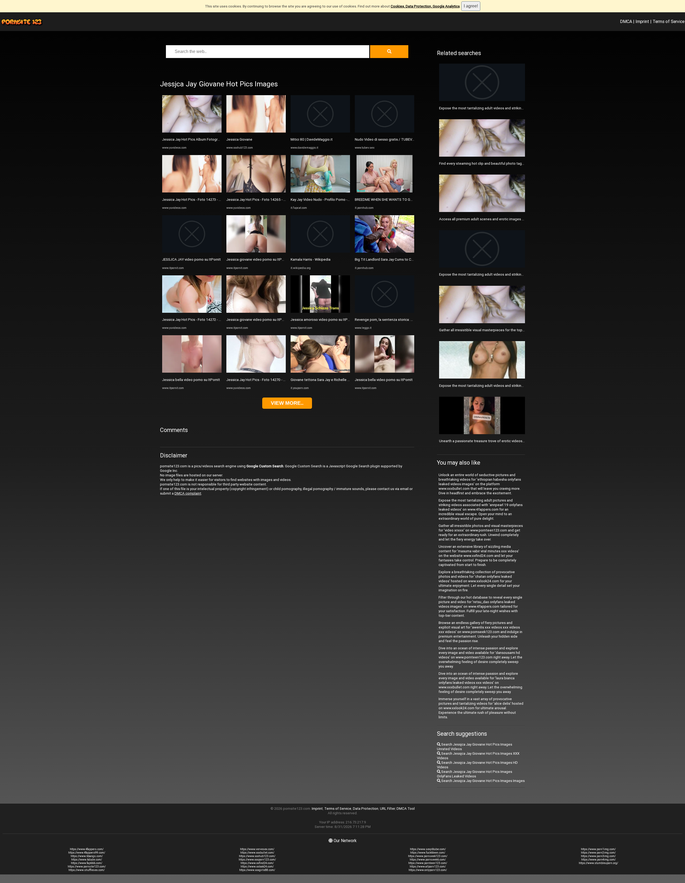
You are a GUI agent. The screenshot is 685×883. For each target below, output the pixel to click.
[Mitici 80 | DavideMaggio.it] (320, 131)
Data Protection (365, 808)
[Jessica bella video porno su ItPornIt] (192, 371)
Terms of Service (668, 21)
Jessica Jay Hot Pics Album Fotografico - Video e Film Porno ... (211, 139)
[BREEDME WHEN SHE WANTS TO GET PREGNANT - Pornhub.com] (384, 191)
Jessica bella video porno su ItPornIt (191, 379)
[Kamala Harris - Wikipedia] (320, 251)
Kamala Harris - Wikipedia (310, 259)
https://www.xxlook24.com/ (257, 866)
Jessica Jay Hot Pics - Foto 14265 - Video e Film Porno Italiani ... (277, 199)
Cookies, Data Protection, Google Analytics (425, 6)
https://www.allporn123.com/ (428, 866)
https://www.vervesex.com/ (257, 849)
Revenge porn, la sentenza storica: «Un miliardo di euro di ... (401, 319)
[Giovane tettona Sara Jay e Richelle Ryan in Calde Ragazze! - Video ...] (320, 371)
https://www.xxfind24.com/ (257, 863)
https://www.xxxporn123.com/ (257, 859)
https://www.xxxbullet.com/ (257, 852)
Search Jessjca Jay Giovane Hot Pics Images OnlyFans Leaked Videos (474, 773)
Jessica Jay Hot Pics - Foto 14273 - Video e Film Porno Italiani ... (212, 199)
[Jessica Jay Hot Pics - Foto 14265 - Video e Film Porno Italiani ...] (256, 191)
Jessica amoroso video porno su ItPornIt (323, 319)
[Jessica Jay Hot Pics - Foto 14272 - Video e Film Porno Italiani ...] (192, 311)
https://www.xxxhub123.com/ (257, 856)
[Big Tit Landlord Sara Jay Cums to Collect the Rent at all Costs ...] (384, 251)
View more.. (287, 403)
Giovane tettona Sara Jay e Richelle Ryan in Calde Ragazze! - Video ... (345, 379)
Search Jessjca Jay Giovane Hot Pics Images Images (482, 780)
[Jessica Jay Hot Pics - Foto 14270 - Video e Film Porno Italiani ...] (256, 371)
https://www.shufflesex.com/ (86, 870)
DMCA (626, 21)
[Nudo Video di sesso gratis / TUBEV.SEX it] (384, 131)
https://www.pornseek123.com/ (427, 856)
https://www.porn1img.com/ (598, 849)
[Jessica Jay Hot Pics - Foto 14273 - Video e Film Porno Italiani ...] (192, 191)
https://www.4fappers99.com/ (86, 852)
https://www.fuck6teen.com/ (427, 852)
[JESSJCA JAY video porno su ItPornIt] (192, 251)
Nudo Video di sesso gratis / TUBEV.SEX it (388, 139)
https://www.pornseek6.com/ (428, 859)
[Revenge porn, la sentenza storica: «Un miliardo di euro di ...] (384, 311)
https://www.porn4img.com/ (598, 859)
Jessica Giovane (239, 139)
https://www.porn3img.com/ (598, 856)
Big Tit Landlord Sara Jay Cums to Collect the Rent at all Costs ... (406, 259)
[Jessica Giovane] (256, 131)
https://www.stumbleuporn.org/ (598, 863)
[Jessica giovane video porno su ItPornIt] (256, 251)
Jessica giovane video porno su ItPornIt (257, 259)
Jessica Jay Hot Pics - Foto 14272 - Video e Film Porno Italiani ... (212, 319)
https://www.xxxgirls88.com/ (257, 870)
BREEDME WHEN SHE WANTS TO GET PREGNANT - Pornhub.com (406, 199)
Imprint (642, 21)
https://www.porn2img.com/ (598, 852)
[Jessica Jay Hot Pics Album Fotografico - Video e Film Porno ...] (192, 131)
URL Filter (387, 808)
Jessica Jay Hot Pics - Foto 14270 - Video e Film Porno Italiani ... (276, 379)
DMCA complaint (187, 493)
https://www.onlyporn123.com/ (428, 870)
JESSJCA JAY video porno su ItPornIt (191, 259)
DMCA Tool (406, 808)
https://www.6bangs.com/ (87, 856)
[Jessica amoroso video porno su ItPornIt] (320, 311)
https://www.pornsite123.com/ (87, 866)
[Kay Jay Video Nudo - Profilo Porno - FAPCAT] (320, 191)
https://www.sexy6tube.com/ (428, 849)
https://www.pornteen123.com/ (427, 863)
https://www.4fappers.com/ (87, 849)
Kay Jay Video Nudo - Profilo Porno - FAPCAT (326, 199)
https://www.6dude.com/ (86, 859)
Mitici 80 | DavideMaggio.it (312, 139)
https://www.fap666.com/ (86, 863)
